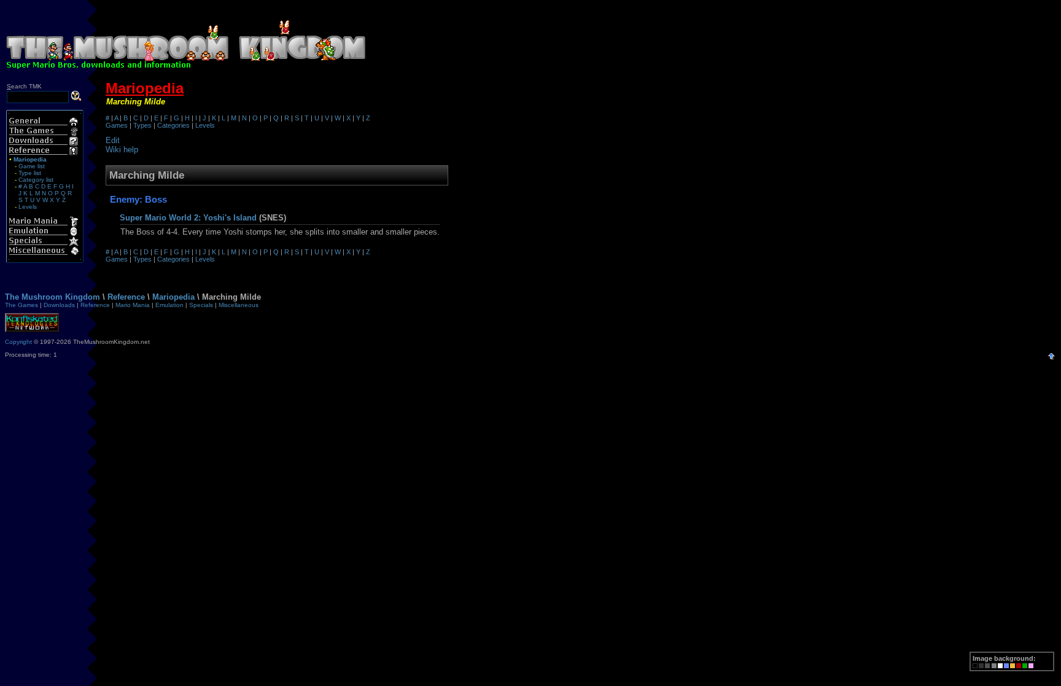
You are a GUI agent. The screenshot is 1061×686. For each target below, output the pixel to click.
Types (142, 125)
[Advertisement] (714, 35)
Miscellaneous (238, 305)
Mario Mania (132, 305)
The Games (21, 305)
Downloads (59, 305)
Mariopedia (145, 88)
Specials (201, 305)
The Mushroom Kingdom (52, 297)
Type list (29, 173)
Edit (113, 140)
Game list (31, 166)
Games (117, 125)
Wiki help (122, 149)
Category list (35, 179)
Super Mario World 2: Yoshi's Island (188, 217)
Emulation (169, 305)
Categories (173, 125)
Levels (27, 206)
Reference (126, 297)
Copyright (18, 341)
